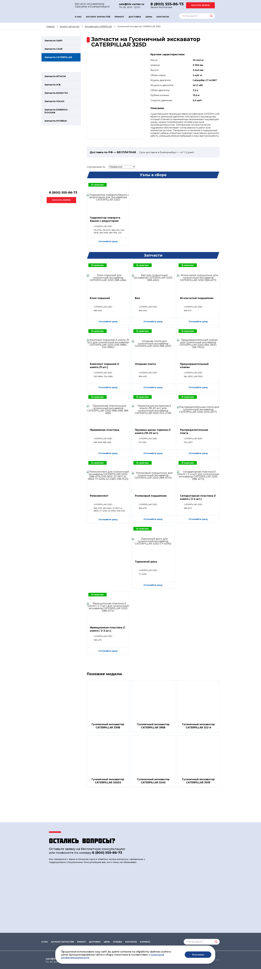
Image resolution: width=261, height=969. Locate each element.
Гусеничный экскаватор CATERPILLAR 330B (108, 726)
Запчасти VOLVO (54, 101)
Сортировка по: (96, 167)
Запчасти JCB (53, 84)
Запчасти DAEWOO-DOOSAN (56, 111)
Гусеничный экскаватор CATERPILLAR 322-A (198, 726)
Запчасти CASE (53, 49)
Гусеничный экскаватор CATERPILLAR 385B (153, 726)
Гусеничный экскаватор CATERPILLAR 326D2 (108, 781)
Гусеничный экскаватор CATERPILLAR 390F (198, 781)
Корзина (145, 942)
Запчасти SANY (54, 40)
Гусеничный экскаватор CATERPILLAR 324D (153, 781)
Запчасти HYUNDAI (56, 120)
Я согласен (198, 954)
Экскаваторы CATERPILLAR (98, 26)
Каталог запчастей (98, 17)
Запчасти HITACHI (55, 76)
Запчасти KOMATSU (56, 93)
